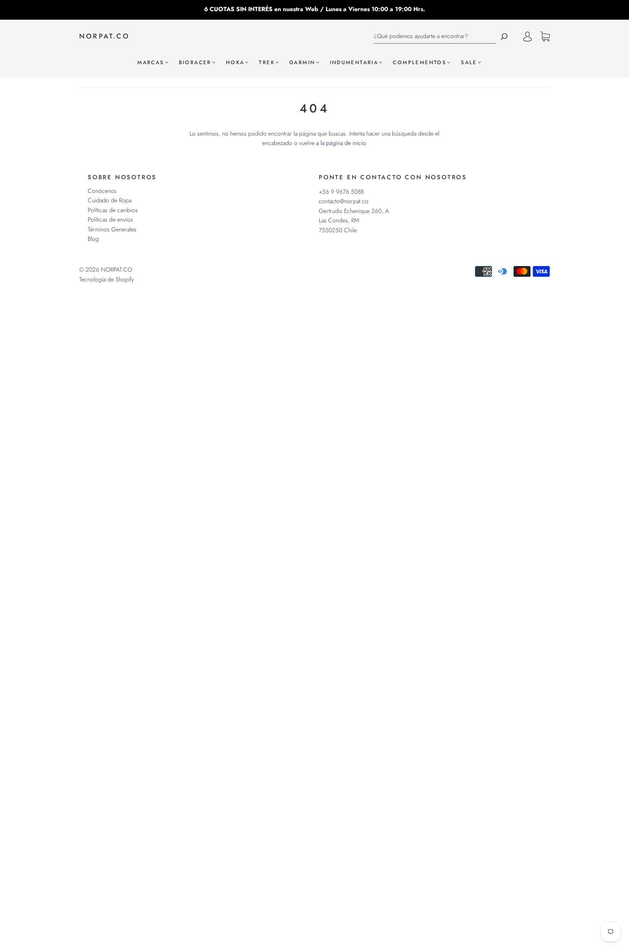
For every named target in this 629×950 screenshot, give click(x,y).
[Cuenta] (527, 36)
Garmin (302, 62)
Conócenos (102, 190)
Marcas (150, 62)
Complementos (419, 62)
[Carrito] (545, 37)
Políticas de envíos (110, 219)
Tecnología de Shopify (106, 279)
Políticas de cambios (113, 210)
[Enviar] (504, 36)
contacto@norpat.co (343, 201)
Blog (93, 238)
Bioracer (195, 62)
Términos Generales (112, 229)
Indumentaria (354, 62)
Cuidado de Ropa (109, 200)
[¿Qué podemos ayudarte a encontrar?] (435, 36)
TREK (267, 62)
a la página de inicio (340, 143)
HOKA (235, 62)
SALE (469, 62)
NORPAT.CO (104, 36)
